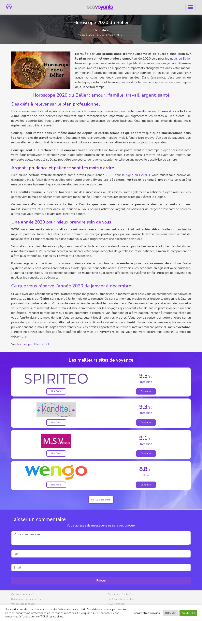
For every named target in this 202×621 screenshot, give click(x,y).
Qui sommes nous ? (22, 594)
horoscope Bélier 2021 (33, 344)
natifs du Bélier (180, 58)
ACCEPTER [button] (188, 613)
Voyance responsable (23, 603)
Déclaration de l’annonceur (26, 599)
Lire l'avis (56, 391)
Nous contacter (116, 603)
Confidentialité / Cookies (121, 599)
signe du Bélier (136, 175)
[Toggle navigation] (190, 7)
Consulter (145, 391)
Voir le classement (101, 499)
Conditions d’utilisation (121, 594)
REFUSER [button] (170, 613)
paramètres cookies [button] (147, 613)
